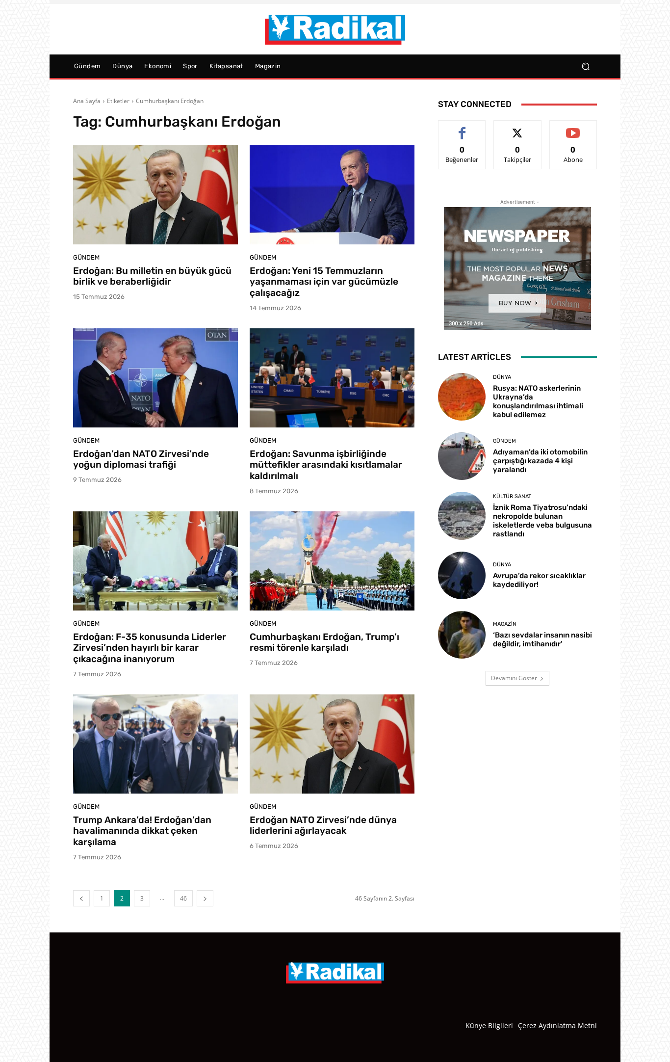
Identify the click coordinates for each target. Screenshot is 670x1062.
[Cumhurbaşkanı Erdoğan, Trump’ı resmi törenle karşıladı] (332, 561)
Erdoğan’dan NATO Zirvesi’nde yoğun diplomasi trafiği (141, 459)
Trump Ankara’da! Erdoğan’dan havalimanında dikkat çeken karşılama (142, 831)
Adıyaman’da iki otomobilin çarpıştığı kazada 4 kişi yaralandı (540, 461)
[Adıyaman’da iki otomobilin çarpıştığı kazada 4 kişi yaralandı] (462, 456)
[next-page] (205, 898)
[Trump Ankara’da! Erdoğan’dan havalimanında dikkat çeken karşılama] (155, 744)
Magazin (504, 624)
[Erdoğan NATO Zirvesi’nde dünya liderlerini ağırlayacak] (332, 744)
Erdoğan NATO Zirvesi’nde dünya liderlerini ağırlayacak (323, 825)
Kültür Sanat (512, 496)
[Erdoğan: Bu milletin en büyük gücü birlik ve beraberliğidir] (155, 194)
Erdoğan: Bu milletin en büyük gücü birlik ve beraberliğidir (152, 276)
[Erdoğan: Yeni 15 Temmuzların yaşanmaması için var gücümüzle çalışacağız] (332, 194)
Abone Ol (573, 128)
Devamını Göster (514, 678)
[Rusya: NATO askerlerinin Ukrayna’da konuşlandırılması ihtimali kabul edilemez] (462, 397)
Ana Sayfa (87, 101)
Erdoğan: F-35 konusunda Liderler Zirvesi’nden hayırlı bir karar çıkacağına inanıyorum (149, 648)
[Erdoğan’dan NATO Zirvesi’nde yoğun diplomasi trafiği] (155, 377)
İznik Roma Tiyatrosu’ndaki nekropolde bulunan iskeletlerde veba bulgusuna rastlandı (542, 520)
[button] (585, 66)
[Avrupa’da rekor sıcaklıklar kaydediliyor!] (462, 575)
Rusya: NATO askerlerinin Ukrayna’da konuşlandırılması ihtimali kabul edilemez (538, 401)
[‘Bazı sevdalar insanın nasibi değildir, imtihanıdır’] (462, 635)
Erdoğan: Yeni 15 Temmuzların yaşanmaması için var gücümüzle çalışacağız (324, 282)
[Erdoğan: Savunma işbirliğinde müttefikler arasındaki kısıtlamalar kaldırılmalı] (332, 377)
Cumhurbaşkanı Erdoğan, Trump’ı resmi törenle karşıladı (324, 642)
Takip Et (517, 128)
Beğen (462, 128)
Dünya (502, 377)
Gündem (86, 257)
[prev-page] (81, 898)
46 (183, 898)
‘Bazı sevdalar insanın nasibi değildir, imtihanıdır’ (542, 639)
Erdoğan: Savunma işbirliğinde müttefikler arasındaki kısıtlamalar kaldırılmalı (326, 465)
